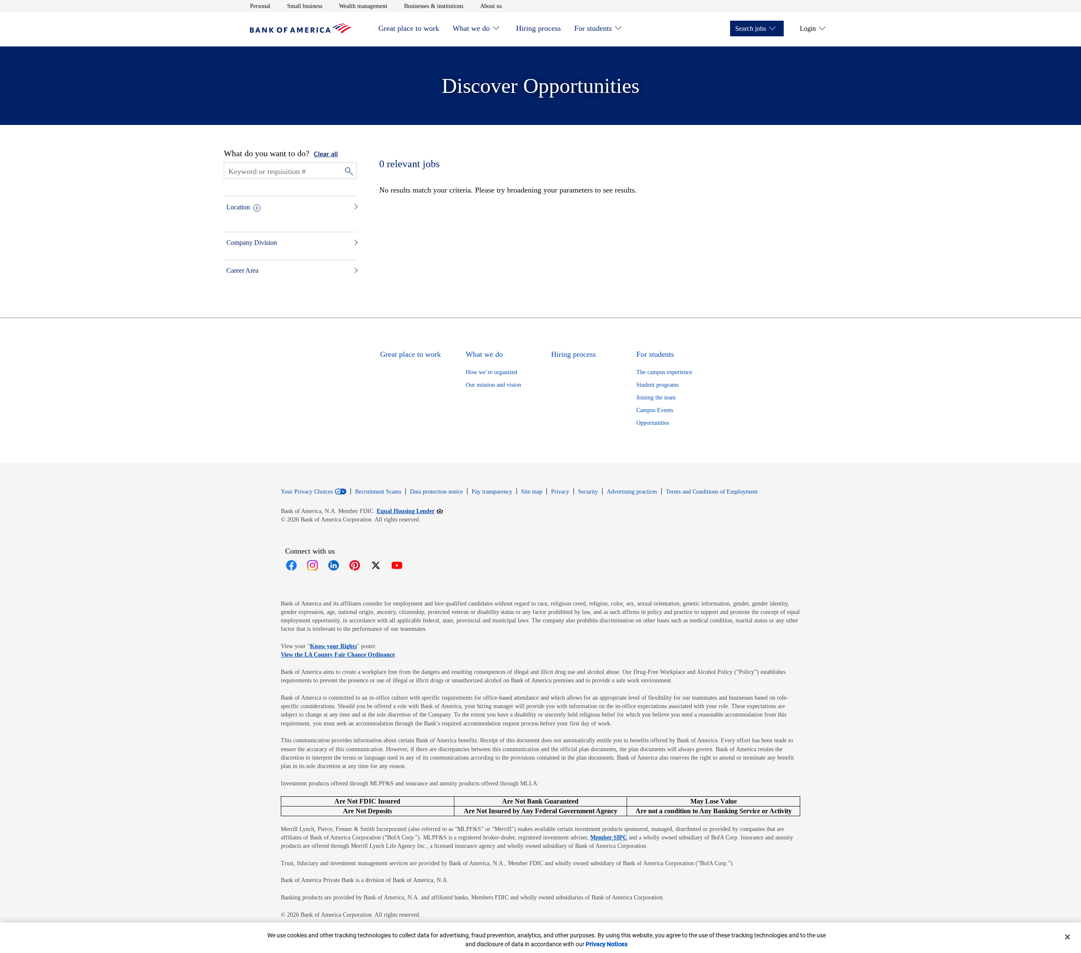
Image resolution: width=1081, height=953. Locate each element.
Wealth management (363, 6)
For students (593, 28)
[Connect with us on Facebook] (291, 565)
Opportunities (652, 423)
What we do (471, 28)
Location (238, 207)
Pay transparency (492, 492)
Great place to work (408, 28)
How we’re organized (491, 372)
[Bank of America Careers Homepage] (300, 31)
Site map (531, 492)
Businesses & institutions (433, 6)
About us (491, 6)
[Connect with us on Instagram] (312, 565)
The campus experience (664, 372)
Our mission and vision (493, 385)
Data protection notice (436, 492)
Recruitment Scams (378, 492)
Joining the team (656, 397)
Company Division (251, 242)
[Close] (1067, 937)
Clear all (326, 154)
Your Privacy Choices (307, 491)
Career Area (242, 270)
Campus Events (654, 410)
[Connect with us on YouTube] (396, 565)
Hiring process (538, 28)
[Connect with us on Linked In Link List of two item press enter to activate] (333, 565)
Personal (260, 6)
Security (588, 492)
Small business (304, 6)
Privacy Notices (606, 944)
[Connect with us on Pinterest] (354, 565)
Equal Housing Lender (410, 511)
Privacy (560, 492)
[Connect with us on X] (375, 565)
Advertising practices (632, 492)
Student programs (657, 385)
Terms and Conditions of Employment (712, 492)
